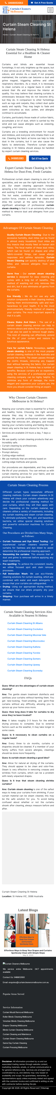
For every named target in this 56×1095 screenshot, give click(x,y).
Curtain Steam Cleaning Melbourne (18, 1038)
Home (5, 35)
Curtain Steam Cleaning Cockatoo (25, 629)
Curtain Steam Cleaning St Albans (25, 623)
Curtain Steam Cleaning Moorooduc (26, 641)
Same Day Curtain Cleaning (15, 1043)
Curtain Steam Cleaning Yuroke (23, 652)
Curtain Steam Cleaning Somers (24, 658)
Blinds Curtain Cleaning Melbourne (18, 1030)
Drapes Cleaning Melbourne (15, 1025)
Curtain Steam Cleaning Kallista (23, 647)
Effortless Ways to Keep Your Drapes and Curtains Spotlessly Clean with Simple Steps (28, 951)
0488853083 (15, 2)
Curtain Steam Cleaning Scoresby (25, 670)
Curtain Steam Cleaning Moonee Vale (26, 635)
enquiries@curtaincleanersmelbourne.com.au (29, 982)
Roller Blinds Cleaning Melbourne (17, 1017)
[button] (49, 935)
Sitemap (45, 1088)
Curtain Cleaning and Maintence (17, 1034)
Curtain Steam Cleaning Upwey (23, 664)
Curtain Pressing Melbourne (15, 1047)
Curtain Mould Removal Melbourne (18, 1012)
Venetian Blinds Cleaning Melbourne (19, 1021)
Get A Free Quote (43, 2)
